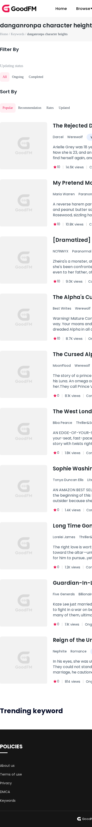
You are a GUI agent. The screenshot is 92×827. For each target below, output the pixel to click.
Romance (79, 651)
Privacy (6, 783)
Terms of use (11, 774)
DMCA (5, 791)
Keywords (8, 800)
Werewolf (75, 137)
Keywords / (19, 34)
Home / (5, 34)
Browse (83, 8)
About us (7, 765)
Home (61, 8)
